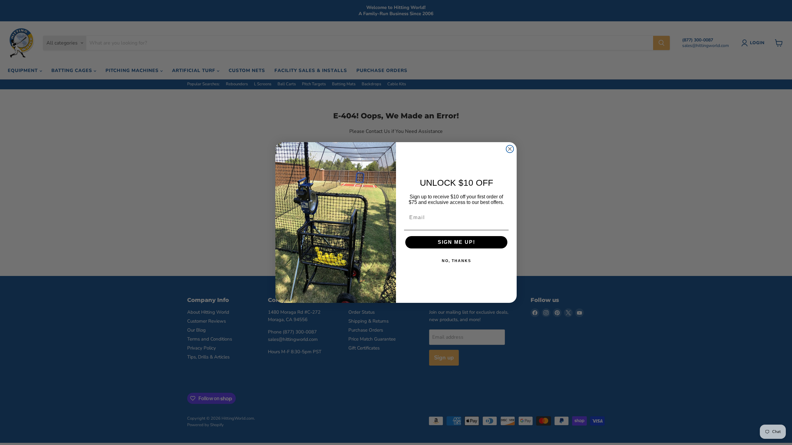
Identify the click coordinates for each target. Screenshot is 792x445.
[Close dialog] (510, 149)
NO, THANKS (456, 261)
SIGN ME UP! (456, 242)
